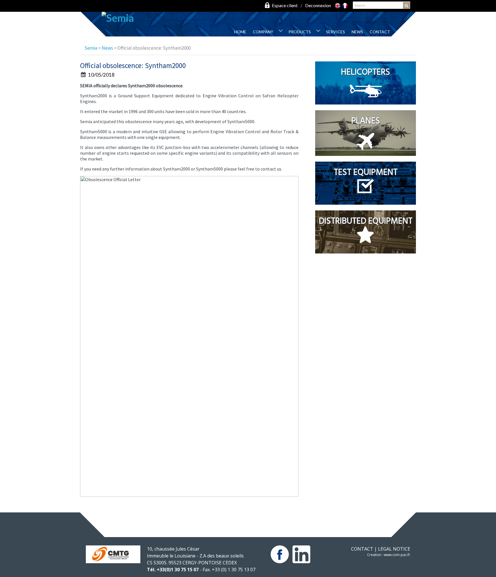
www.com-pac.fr (397, 554)
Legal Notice (394, 549)
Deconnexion (318, 5)
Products (299, 31)
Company (263, 31)
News (357, 31)
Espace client (285, 5)
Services (335, 31)
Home (240, 31)
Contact (380, 31)
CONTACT (362, 549)
